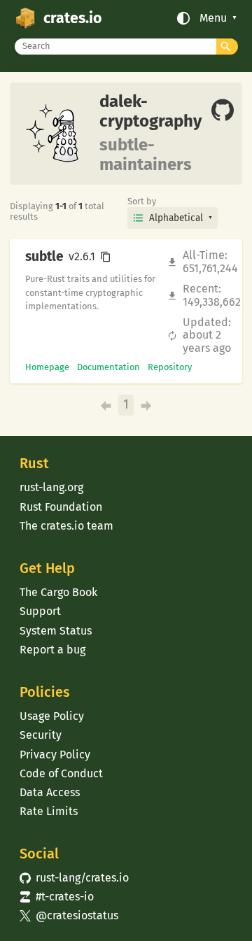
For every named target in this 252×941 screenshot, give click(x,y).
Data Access (50, 792)
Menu (213, 18)
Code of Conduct (61, 773)
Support (40, 611)
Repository (170, 367)
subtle (44, 256)
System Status (56, 630)
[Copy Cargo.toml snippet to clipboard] (105, 256)
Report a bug (52, 649)
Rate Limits (49, 811)
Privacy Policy (55, 754)
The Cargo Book (58, 592)
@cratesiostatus (69, 915)
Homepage (47, 367)
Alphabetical (176, 218)
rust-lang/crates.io (74, 877)
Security (41, 735)
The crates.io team (66, 525)
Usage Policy (52, 716)
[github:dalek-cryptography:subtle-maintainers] (222, 111)
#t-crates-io (57, 896)
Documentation (108, 367)
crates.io (72, 18)
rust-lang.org (51, 487)
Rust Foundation (61, 507)
